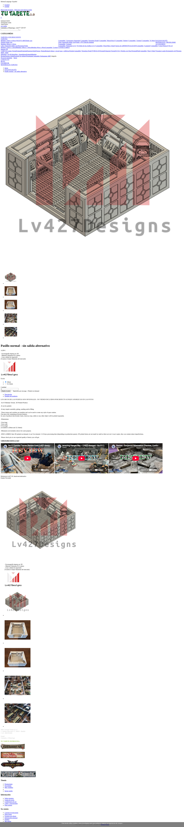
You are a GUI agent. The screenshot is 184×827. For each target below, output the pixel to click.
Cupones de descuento (11, 813)
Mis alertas (8, 821)
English (7, 6)
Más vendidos (9, 787)
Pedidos (7, 819)
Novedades (8, 786)
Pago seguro (8, 805)
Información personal (11, 818)
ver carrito (4, 26)
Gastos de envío (9, 800)
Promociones (8, 784)
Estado (3, 478)
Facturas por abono (10, 816)
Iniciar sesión (28, 10)
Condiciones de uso (10, 802)
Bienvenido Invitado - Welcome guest (12, 10)
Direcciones (8, 814)
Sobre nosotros (9, 798)
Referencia (4, 476)
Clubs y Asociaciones (11, 803)
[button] (92, 18)
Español (7, 5)
